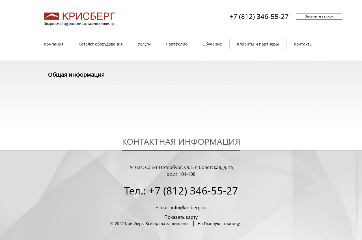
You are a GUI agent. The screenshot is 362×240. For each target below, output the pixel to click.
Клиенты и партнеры (258, 44)
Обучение (212, 44)
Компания (54, 44)
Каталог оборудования (101, 44)
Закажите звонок (319, 16)
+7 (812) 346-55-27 (259, 16)
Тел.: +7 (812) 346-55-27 (181, 191)
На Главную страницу (219, 223)
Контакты (303, 44)
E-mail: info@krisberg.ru (181, 207)
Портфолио (177, 44)
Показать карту (181, 217)
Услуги (144, 44)
